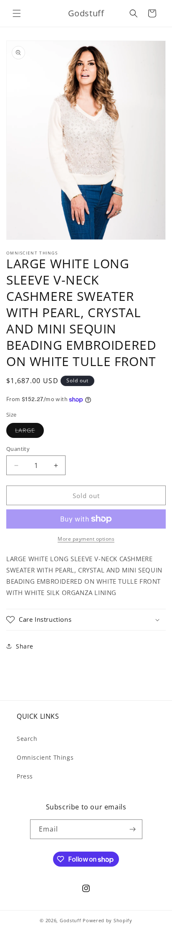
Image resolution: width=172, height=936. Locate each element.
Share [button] (24, 646)
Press (25, 776)
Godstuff (70, 920)
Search (27, 739)
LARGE (29, 432)
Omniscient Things (45, 757)
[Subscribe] (133, 829)
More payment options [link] (86, 538)
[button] (17, 13)
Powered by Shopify (107, 920)
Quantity (18, 449)
